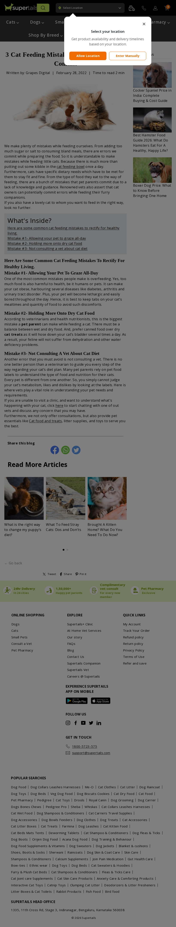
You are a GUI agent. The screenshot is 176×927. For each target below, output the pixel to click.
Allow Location (88, 56)
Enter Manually (128, 56)
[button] (107, 24)
